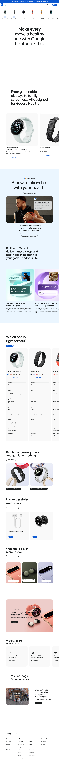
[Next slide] (56, 129)
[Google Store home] (5, 5)
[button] (45, 4)
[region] (29, 15)
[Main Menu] (2, 4)
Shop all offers (45, 1)
